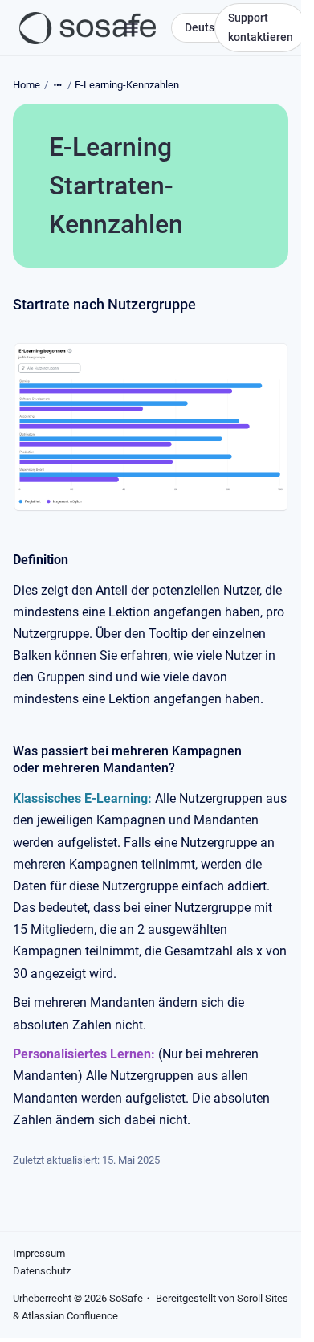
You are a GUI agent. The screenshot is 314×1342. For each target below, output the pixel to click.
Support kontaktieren (260, 27)
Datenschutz (42, 1271)
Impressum (39, 1253)
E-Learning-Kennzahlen (127, 85)
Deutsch (205, 27)
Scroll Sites (262, 1298)
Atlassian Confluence (70, 1316)
